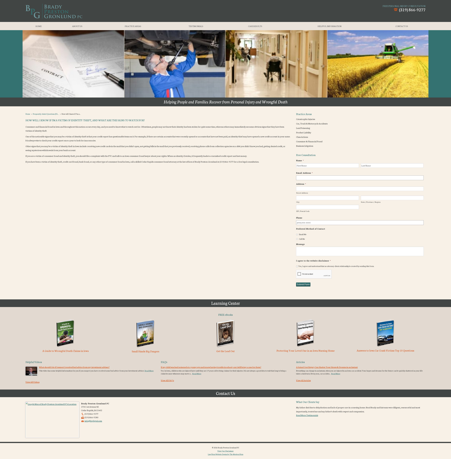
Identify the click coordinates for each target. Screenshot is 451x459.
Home (38, 26)
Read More (149, 370)
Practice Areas (133, 26)
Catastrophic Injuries (305, 119)
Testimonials (196, 26)
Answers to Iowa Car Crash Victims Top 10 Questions (385, 350)
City (297, 202)
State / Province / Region (371, 202)
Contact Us (401, 26)
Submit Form (303, 284)
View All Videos (32, 381)
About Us (77, 26)
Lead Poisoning (303, 127)
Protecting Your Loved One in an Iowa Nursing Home (305, 350)
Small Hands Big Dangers (145, 351)
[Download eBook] (65, 347)
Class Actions (302, 136)
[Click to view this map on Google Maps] (52, 419)
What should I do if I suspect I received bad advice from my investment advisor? (74, 367)
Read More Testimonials (307, 415)
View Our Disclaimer (225, 451)
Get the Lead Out (225, 351)
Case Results (255, 26)
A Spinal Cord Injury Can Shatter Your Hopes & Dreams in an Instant (327, 367)
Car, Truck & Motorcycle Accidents (312, 123)
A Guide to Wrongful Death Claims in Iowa (65, 351)
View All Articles (303, 380)
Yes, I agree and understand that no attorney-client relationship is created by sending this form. (336, 266)
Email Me (302, 234)
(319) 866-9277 (412, 9)
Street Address (302, 193)
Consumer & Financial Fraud (309, 141)
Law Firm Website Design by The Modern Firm (225, 454)
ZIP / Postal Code (302, 211)
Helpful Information (329, 26)
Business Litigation (304, 145)
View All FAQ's (167, 380)
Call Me (302, 239)
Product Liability (303, 132)
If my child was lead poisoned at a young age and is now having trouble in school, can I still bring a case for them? (211, 367)
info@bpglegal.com (93, 420)
